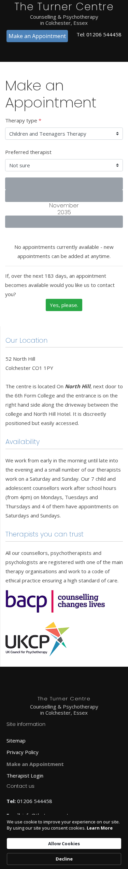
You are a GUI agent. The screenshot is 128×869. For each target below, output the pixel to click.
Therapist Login (24, 775)
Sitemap (16, 740)
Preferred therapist (28, 152)
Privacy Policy (22, 752)
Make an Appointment (37, 36)
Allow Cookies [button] (64, 843)
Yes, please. (64, 305)
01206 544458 (104, 34)
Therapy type (23, 120)
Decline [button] (64, 859)
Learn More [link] (100, 828)
